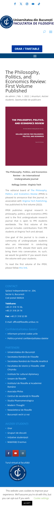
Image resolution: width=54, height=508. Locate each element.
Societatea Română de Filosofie (23, 356)
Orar (10, 428)
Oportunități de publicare (28, 99)
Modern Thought (16, 405)
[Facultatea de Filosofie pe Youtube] (15, 453)
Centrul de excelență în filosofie (23, 396)
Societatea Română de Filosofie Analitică (28, 361)
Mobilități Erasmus (17, 442)
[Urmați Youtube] (33, 3)
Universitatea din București (21, 352)
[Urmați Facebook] (15, 3)
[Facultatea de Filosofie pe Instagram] (23, 453)
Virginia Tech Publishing (34, 200)
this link (23, 267)
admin (12, 96)
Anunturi (36, 96)
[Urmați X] (21, 3)
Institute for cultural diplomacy (23, 374)
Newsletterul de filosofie (20, 409)
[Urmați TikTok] (39, 3)
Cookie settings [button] (41, 498)
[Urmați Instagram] (27, 3)
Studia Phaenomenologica (21, 400)
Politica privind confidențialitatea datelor (28, 338)
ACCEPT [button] (27, 503)
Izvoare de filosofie (17, 378)
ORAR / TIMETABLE (27, 49)
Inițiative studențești (18, 437)
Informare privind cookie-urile (23, 333)
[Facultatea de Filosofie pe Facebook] (8, 453)
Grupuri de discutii (17, 432)
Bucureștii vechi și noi (19, 414)
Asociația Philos (15, 391)
